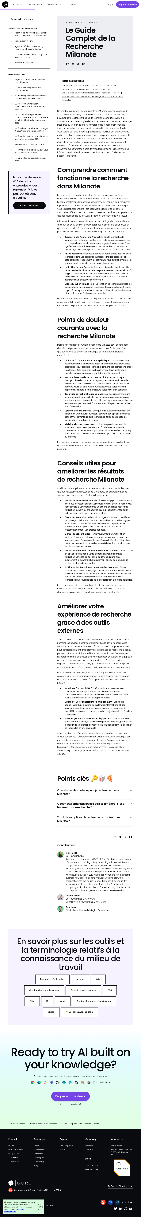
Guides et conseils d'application (43, 1123)
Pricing (11, 1145)
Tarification (72, 4)
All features (13, 1157)
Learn (36, 1145)
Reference (38, 1153)
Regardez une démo (127, 4)
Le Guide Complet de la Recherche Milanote (79, 1123)
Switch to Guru (91, 1165)
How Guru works (15, 1149)
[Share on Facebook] (83, 64)
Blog (36, 1165)
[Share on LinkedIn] (73, 64)
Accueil (11, 1123)
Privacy (49, 1205)
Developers (39, 1157)
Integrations (13, 1153)
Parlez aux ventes (29, 205)
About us (89, 1149)
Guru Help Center (67, 1145)
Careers (89, 1145)
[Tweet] (78, 64)
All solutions (13, 1161)
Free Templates (92, 1169)
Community (39, 1161)
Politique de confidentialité (14, 1210)
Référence (22, 1123)
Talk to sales (116, 1145)
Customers (39, 1149)
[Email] (68, 64)
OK (39, 1207)
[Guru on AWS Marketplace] (122, 1168)
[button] (17, 4)
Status (62, 1149)
